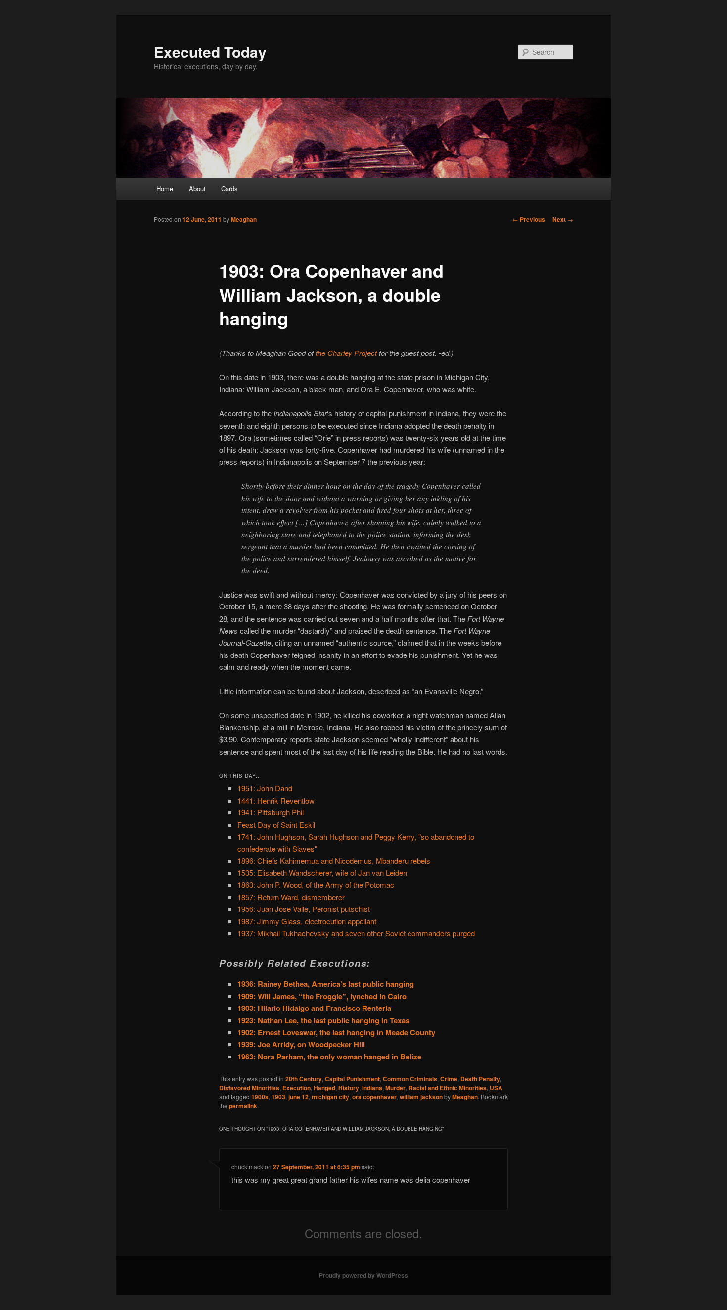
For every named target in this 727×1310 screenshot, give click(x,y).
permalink (243, 1105)
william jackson (421, 1096)
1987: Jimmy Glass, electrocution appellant (306, 921)
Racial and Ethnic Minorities (448, 1087)
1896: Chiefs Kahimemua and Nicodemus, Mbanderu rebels (333, 861)
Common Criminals (410, 1078)
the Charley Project (346, 353)
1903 (278, 1096)
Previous (528, 219)
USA (496, 1087)
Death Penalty (480, 1078)
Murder (395, 1087)
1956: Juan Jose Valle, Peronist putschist (303, 909)
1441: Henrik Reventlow (276, 800)
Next (562, 219)
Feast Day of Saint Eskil (276, 824)
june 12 (298, 1096)
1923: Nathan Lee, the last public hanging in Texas (323, 1020)
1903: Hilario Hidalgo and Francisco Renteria (314, 1008)
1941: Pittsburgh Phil (270, 812)
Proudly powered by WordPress (363, 1275)
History (348, 1087)
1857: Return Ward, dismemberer (291, 897)
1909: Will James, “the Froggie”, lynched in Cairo (322, 996)
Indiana (372, 1087)
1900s (260, 1096)
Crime (448, 1078)
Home (164, 188)
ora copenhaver (374, 1096)
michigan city (330, 1096)
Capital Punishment (352, 1078)
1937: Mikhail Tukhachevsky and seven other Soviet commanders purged (356, 933)
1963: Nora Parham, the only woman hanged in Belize (329, 1056)
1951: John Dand (264, 788)
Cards (229, 188)
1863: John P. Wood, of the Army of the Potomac (315, 884)
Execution (296, 1087)
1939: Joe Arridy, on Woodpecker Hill (301, 1044)
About (197, 188)
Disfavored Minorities (249, 1087)
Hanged (324, 1087)
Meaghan (244, 219)
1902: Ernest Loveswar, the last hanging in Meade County (336, 1032)
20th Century (303, 1078)
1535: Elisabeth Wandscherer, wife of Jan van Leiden (322, 872)
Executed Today (210, 51)
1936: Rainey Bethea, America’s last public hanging (325, 983)
